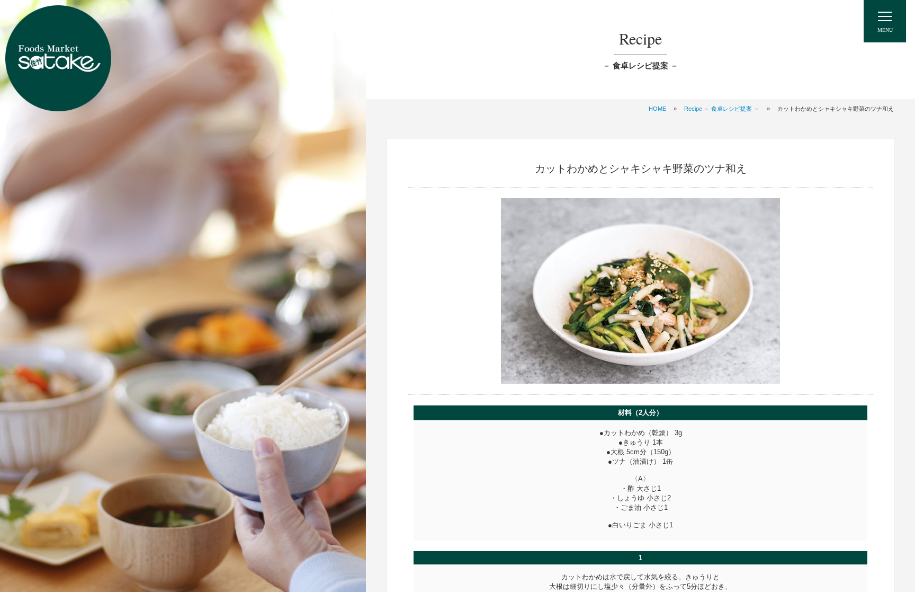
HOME (657, 108)
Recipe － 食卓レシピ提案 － (721, 108)
